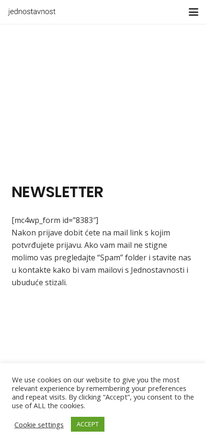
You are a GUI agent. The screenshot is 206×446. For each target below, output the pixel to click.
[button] (194, 12)
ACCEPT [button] (88, 424)
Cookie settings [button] (39, 424)
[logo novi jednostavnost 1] (32, 12)
